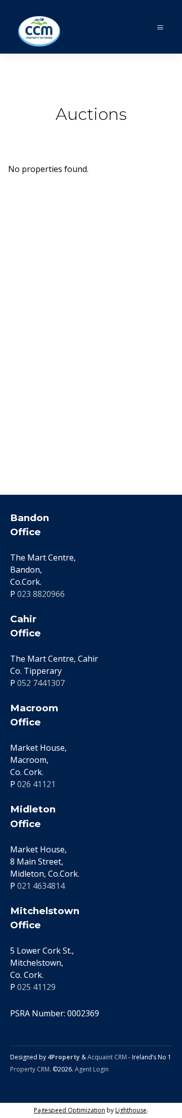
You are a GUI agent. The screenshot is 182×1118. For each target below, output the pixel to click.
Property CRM (30, 1069)
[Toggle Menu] (160, 27)
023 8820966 (41, 593)
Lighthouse (131, 1110)
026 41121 (36, 784)
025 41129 (36, 987)
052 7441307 (41, 683)
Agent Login (92, 1069)
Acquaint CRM (107, 1057)
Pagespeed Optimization (69, 1110)
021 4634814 (41, 885)
